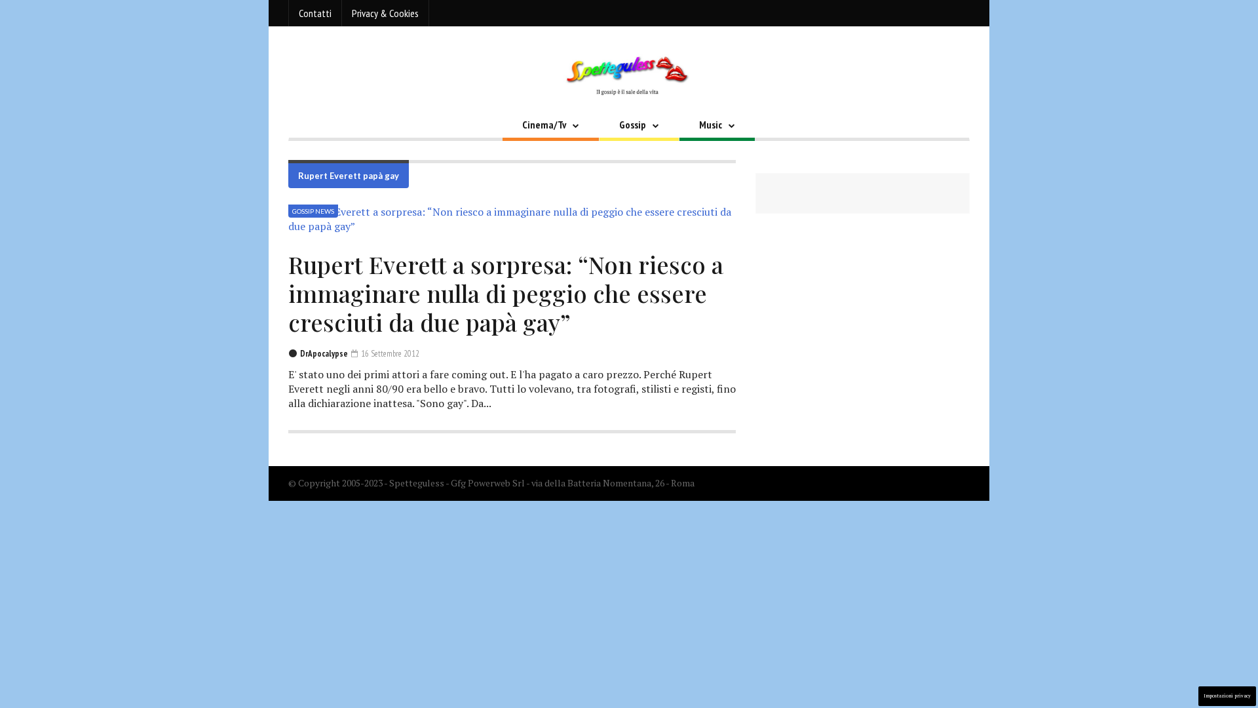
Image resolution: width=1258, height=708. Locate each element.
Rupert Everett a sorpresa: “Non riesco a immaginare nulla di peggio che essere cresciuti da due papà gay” (505, 293)
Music (710, 124)
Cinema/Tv (544, 124)
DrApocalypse (324, 353)
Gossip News (313, 211)
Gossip (632, 124)
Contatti (315, 13)
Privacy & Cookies (385, 13)
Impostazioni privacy (1227, 696)
